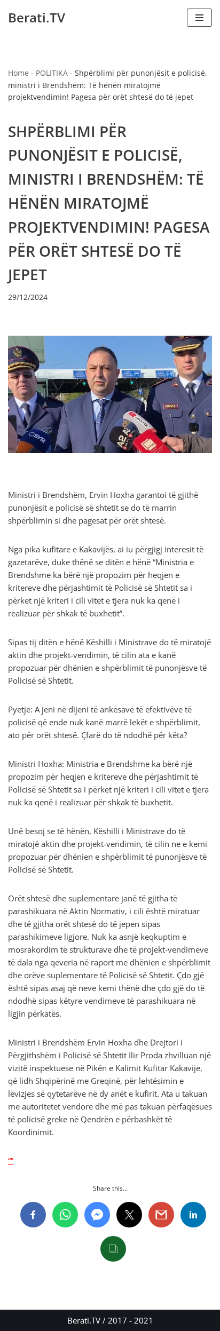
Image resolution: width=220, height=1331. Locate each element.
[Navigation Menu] (199, 18)
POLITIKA (52, 73)
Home (18, 73)
